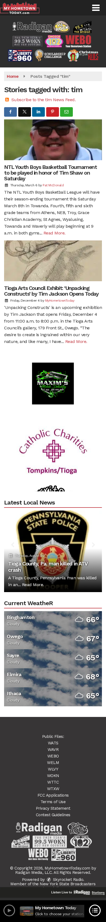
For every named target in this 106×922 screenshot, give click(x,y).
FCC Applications (53, 795)
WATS (53, 743)
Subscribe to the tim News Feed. (43, 99)
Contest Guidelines (53, 814)
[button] (96, 8)
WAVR (53, 749)
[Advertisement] (53, 376)
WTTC (53, 782)
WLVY (53, 769)
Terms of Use (53, 801)
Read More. (54, 233)
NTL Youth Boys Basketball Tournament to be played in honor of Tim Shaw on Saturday (50, 173)
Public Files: (53, 736)
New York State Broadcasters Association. (68, 886)
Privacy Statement (53, 808)
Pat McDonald (53, 185)
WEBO (53, 756)
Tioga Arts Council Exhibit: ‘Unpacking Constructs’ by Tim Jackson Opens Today (51, 291)
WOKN (53, 775)
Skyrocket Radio (67, 879)
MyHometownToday (59, 300)
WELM (53, 762)
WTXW (53, 788)
